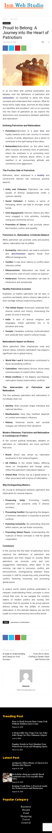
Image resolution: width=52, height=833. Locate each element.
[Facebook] (5, 48)
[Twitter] (11, 48)
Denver (26, 686)
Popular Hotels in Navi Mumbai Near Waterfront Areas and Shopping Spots (29, 745)
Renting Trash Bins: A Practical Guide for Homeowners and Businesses (29, 787)
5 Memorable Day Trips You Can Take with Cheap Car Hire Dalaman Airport (29, 734)
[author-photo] (26, 682)
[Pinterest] (17, 48)
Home (5, 19)
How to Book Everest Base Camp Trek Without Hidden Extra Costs (29, 722)
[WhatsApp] (23, 48)
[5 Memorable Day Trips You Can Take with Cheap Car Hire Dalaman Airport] (7, 736)
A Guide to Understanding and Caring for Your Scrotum (14, 657)
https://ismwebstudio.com (26, 690)
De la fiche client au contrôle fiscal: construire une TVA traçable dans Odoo (28, 776)
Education (14, 19)
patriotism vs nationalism (20, 622)
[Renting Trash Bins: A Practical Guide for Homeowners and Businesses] (7, 789)
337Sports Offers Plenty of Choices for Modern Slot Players (30, 764)
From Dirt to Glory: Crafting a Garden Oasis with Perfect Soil (38, 657)
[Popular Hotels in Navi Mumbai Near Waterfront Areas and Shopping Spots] (7, 747)
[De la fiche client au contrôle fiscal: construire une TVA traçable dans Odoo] (7, 777)
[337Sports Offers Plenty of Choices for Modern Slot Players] (7, 766)
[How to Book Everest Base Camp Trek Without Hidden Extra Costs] (7, 724)
